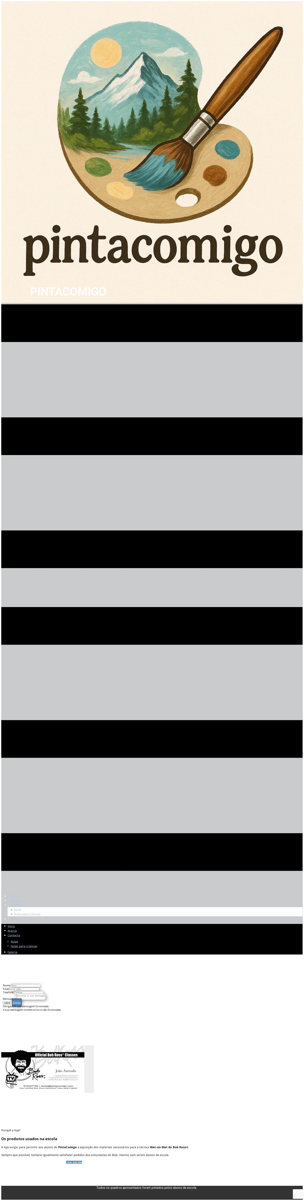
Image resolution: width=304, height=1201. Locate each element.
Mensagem (9, 999)
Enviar (17, 1002)
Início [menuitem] (14, 896)
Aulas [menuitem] (17, 909)
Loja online (74, 1162)
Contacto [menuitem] (17, 905)
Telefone (8, 992)
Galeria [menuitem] (15, 918)
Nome (6, 985)
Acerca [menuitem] (15, 900)
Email (6, 989)
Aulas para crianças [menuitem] (27, 914)
